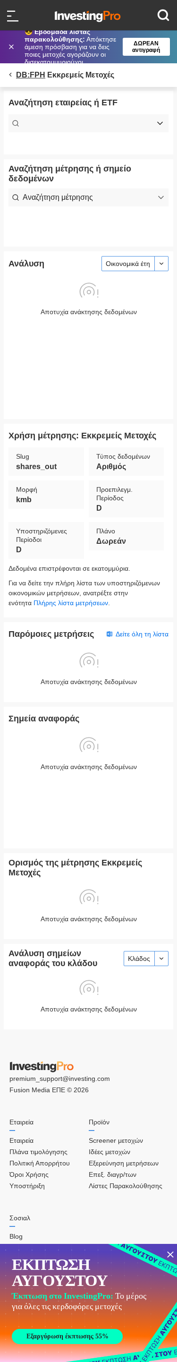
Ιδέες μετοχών (109, 1152)
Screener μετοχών (116, 1140)
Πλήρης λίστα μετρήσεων (71, 603)
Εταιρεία (21, 1140)
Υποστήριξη (27, 1186)
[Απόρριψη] (12, 46)
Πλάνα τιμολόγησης (38, 1152)
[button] (93, 47)
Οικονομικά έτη (128, 263)
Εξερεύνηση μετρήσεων (124, 1163)
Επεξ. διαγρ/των (112, 1174)
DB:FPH (30, 75)
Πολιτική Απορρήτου (39, 1163)
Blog (16, 1236)
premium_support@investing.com (59, 1078)
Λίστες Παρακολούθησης (125, 1186)
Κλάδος (139, 958)
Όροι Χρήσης (29, 1174)
